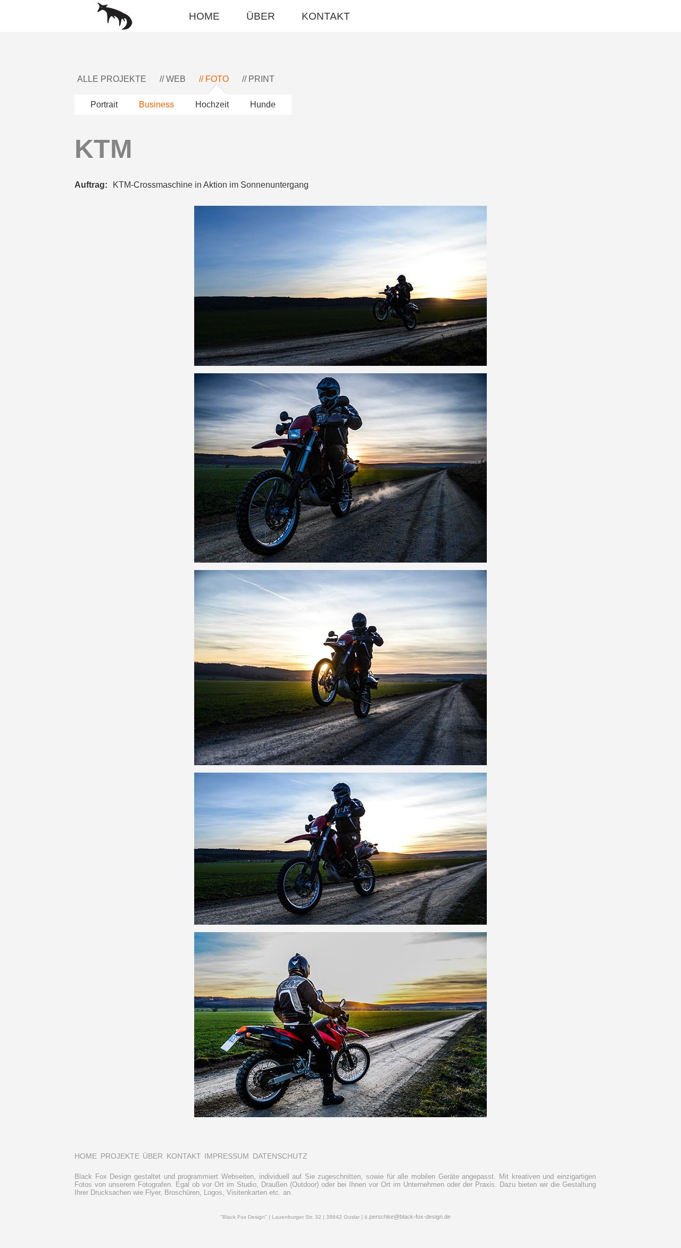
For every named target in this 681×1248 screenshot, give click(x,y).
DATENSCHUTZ (280, 1156)
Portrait (104, 104)
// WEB (173, 78)
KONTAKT (326, 16)
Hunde (263, 104)
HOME (204, 16)
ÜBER (260, 16)
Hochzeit (212, 104)
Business (156, 104)
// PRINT (258, 78)
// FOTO (214, 78)
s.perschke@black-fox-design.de (407, 1216)
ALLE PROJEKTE (111, 78)
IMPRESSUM (226, 1156)
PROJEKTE (120, 1156)
